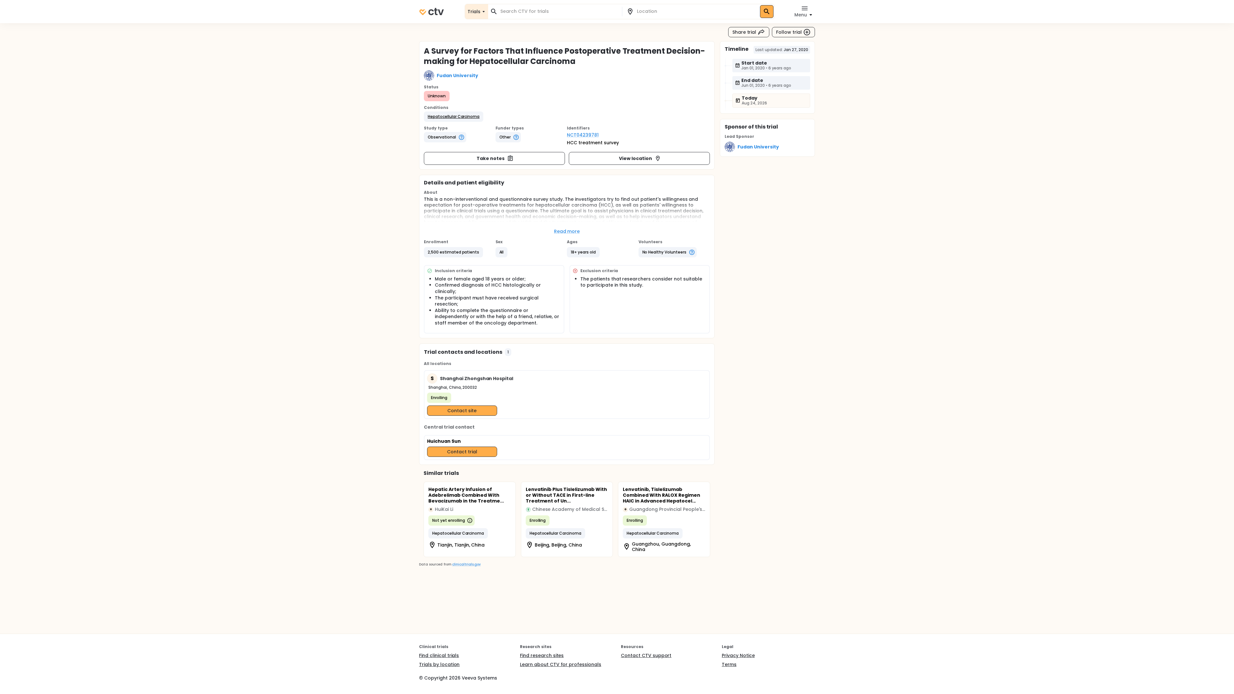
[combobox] (558, 11)
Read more (567, 231)
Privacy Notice (738, 655)
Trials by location (439, 664)
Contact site (462, 410)
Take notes (491, 158)
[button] (453, 116)
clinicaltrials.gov (466, 564)
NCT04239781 (583, 135)
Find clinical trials (439, 655)
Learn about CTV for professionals (560, 664)
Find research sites (542, 655)
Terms (729, 664)
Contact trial (462, 452)
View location (635, 158)
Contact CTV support (646, 655)
